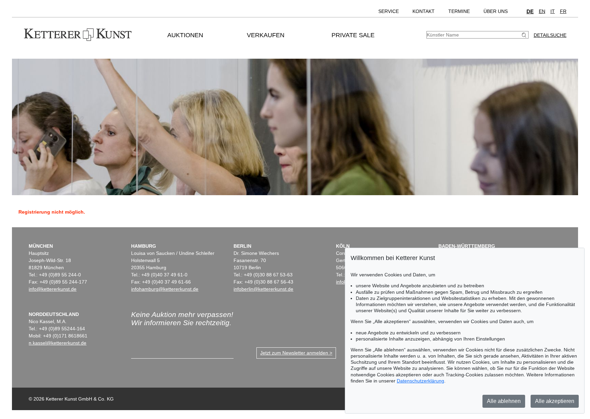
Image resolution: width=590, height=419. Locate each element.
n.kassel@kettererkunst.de (57, 343)
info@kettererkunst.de (52, 289)
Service (388, 11)
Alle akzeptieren (554, 401)
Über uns (495, 11)
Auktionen (185, 35)
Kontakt (423, 11)
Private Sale (353, 35)
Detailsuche (550, 35)
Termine (459, 11)
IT (552, 11)
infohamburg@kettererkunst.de (164, 289)
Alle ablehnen (504, 401)
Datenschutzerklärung (420, 381)
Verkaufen (265, 35)
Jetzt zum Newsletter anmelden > (296, 353)
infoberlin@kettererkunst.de (263, 289)
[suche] (524, 35)
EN (542, 11)
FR (563, 11)
